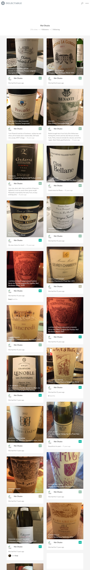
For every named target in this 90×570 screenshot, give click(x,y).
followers (45, 29)
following (56, 29)
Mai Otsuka (18, 78)
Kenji (10, 299)
